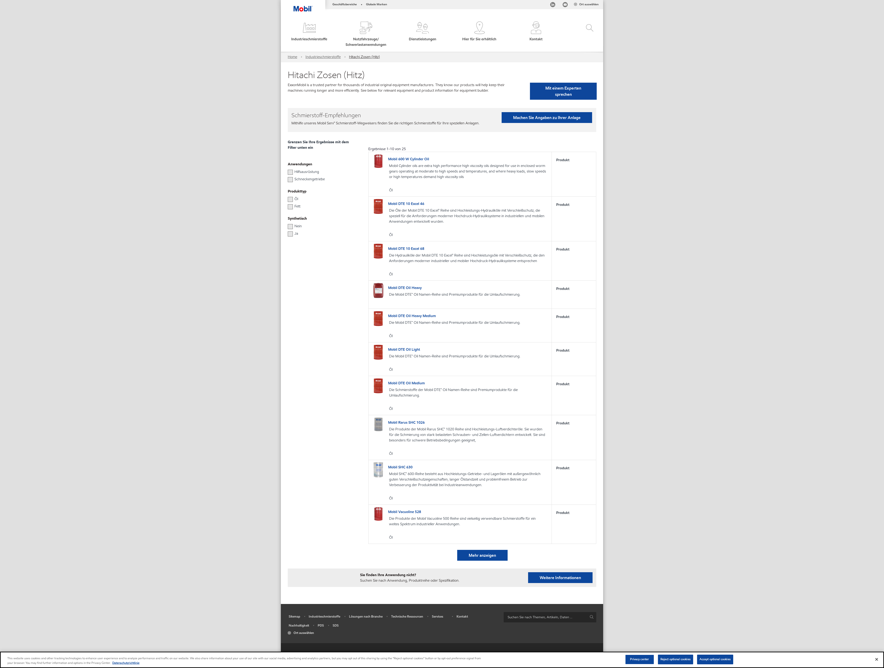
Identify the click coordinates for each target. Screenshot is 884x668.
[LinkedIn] (552, 5)
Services (437, 616)
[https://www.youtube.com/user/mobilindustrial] (565, 5)
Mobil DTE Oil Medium (406, 383)
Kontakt (462, 616)
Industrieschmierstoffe (323, 56)
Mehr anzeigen (482, 555)
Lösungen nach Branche (366, 616)
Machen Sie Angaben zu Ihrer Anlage (547, 117)
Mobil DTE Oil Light (404, 349)
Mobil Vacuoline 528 (404, 511)
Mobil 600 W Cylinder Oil (408, 159)
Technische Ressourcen (407, 616)
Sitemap (294, 616)
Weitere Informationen (560, 577)
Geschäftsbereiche (344, 4)
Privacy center (639, 659)
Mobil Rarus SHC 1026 (406, 422)
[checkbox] (290, 172)
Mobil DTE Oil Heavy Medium (412, 315)
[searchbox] (545, 617)
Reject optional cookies (675, 659)
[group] (319, 171)
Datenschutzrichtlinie (126, 663)
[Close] (877, 659)
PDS (321, 625)
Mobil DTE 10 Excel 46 (406, 203)
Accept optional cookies (715, 659)
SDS (336, 625)
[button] (309, 34)
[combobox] (550, 617)
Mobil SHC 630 (400, 467)
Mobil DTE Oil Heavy (405, 287)
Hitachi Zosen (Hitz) (364, 56)
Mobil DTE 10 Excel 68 (406, 248)
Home (292, 56)
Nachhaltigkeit (299, 625)
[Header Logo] (303, 6)
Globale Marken (376, 4)
